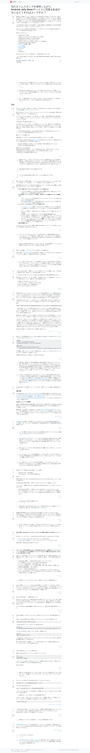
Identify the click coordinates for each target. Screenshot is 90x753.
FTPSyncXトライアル (33, 438)
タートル (21, 371)
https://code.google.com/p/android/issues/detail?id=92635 (31, 398)
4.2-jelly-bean (24, 60)
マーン (60, 60)
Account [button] (77, 1)
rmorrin (60, 229)
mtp (32, 60)
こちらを (49, 137)
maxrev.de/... (44, 507)
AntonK (21, 581)
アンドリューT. (23, 744)
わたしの (60, 288)
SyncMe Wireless (23, 540)
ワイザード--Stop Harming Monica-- (55, 331)
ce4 (61, 154)
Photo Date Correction (28, 252)
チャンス (21, 87)
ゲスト (60, 714)
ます (39, 141)
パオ (61, 645)
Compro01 (60, 256)
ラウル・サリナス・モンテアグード (55, 704)
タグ (24, 1)
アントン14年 (22, 502)
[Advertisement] (39, 71)
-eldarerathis (22, 721)
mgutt (21, 240)
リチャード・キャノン (58, 730)
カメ (61, 357)
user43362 (60, 496)
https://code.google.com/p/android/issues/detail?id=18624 (32, 395)
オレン (60, 667)
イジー (60, 427)
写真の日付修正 (22, 47)
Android (20, 1)
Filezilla (26, 201)
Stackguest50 (59, 575)
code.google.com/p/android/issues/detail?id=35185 (39, 379)
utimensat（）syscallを (35, 139)
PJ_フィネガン (59, 592)
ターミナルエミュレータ (26, 206)
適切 (48, 421)
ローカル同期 (22, 45)
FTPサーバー (24, 198)
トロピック (60, 519)
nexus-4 (29, 60)
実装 (48, 131)
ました (33, 201)
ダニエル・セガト (58, 416)
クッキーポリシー (33, 749)
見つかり (34, 740)
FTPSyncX (21, 48)
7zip (26, 191)
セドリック (60, 545)
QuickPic (21, 44)
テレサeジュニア (23, 676)
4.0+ (45, 108)
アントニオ (60, 610)
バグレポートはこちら (30, 110)
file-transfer (19, 60)
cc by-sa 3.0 (67, 749)
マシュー (21, 736)
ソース (60, 156)
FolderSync (18, 421)
